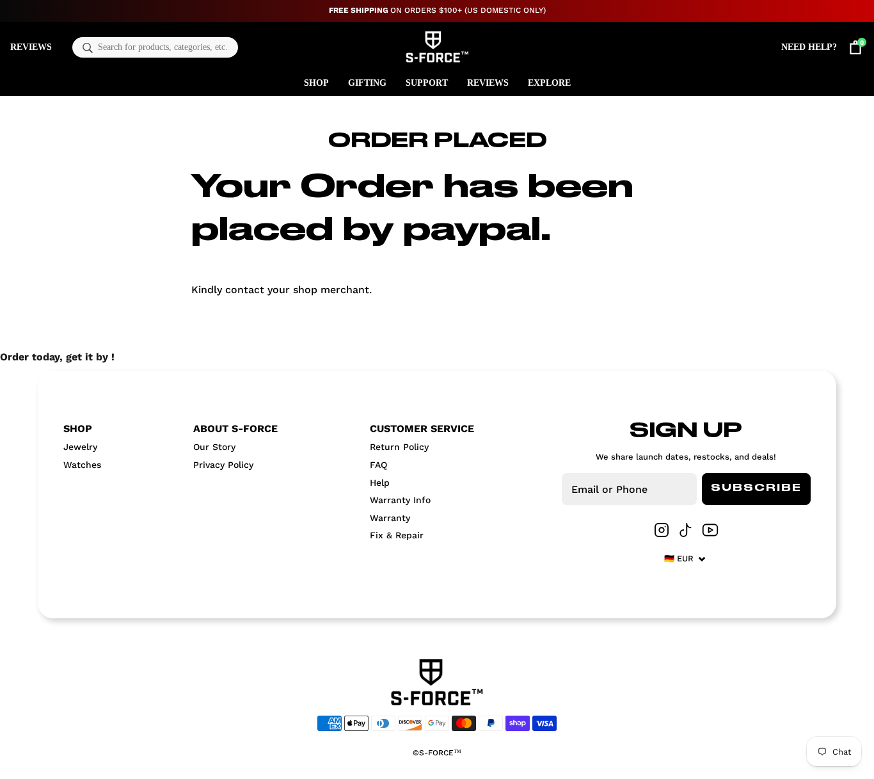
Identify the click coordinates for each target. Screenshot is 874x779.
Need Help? (809, 47)
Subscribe (756, 488)
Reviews (31, 47)
